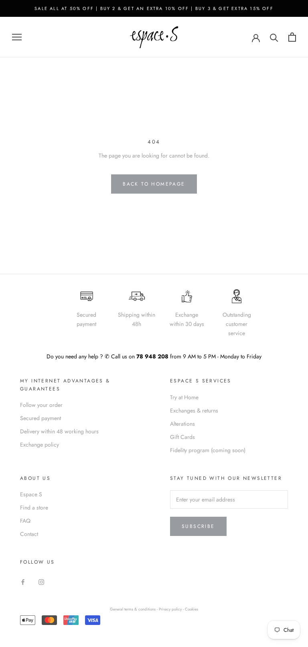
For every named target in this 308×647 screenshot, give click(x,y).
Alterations (182, 424)
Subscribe (198, 526)
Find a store (34, 507)
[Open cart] (292, 37)
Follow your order (41, 405)
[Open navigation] (17, 37)
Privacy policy (171, 609)
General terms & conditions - (134, 609)
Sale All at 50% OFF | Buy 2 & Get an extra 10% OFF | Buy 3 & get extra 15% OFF (154, 8)
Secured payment (40, 418)
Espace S (31, 494)
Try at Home (184, 397)
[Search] (274, 37)
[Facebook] (23, 581)
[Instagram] (41, 581)
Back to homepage (154, 184)
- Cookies (190, 609)
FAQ (25, 521)
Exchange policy (39, 445)
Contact (29, 534)
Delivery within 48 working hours (59, 431)
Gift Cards (182, 437)
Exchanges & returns (194, 410)
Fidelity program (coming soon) (207, 450)
